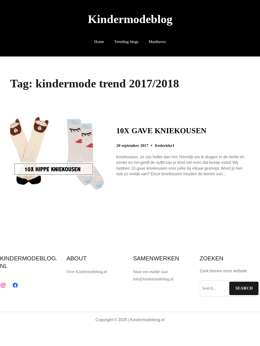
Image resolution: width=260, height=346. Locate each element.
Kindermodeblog (130, 19)
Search (244, 288)
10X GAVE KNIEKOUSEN (161, 130)
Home (99, 42)
